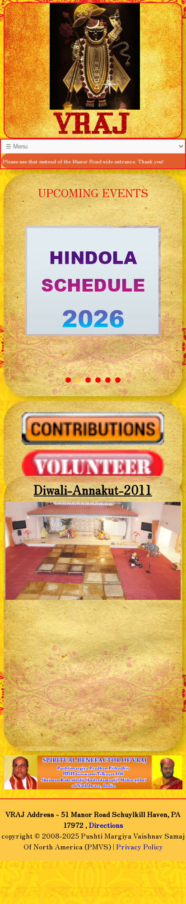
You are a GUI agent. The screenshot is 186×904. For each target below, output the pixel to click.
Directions (106, 824)
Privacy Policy (139, 846)
